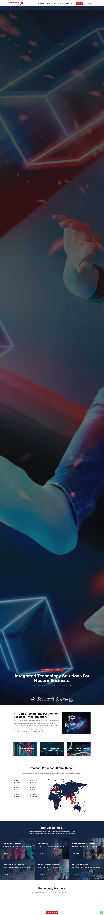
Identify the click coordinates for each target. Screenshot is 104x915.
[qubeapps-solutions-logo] (16, 2)
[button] (72, 800)
